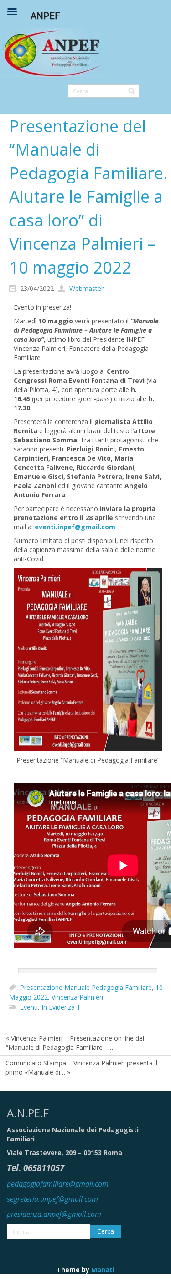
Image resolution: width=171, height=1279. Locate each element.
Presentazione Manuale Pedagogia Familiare (86, 987)
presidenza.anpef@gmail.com (54, 1214)
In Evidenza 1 (60, 1007)
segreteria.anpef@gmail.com (52, 1199)
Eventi (29, 1007)
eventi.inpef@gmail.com (75, 526)
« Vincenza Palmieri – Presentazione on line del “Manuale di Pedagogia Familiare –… (75, 1043)
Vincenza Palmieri (77, 997)
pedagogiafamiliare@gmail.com (58, 1184)
